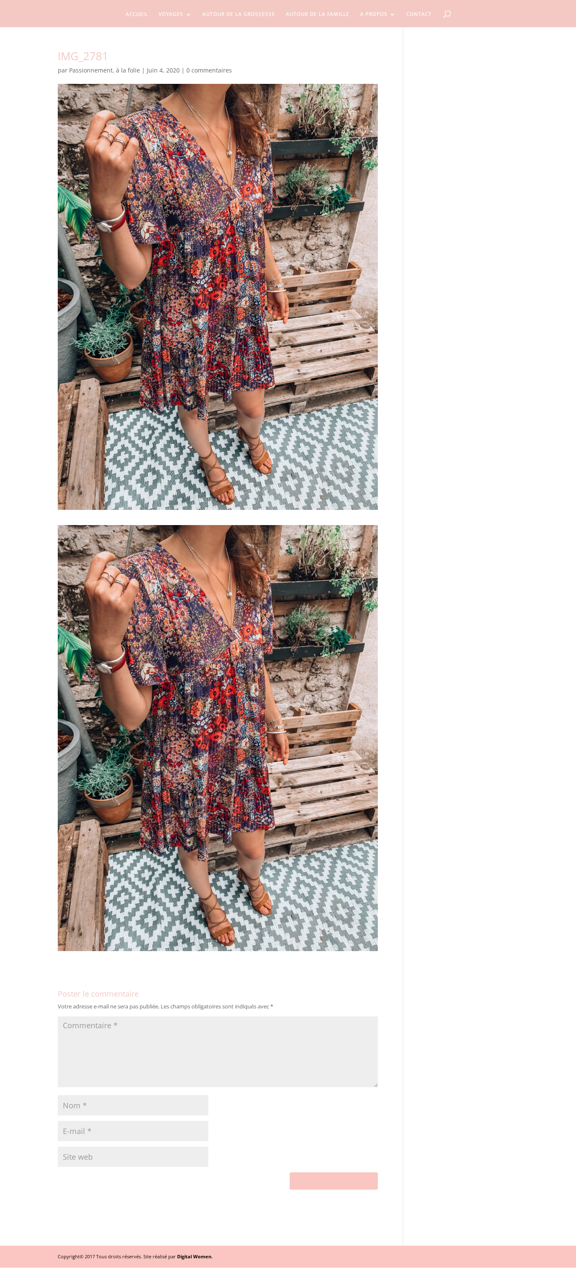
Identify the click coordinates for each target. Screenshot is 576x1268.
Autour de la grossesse (238, 15)
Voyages (171, 15)
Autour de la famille (318, 15)
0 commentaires (209, 70)
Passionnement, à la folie (104, 70)
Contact (419, 15)
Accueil (137, 15)
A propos (374, 15)
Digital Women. (195, 1256)
